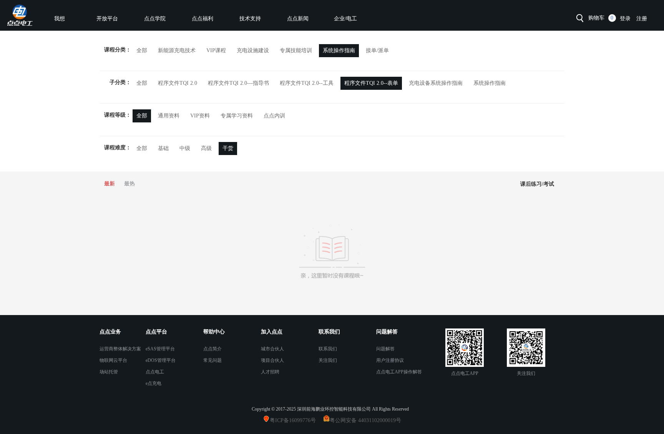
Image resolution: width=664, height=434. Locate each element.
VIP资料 (200, 116)
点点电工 (155, 372)
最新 (109, 183)
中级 (184, 148)
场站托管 (109, 372)
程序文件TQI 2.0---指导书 (238, 83)
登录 (625, 18)
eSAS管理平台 (160, 348)
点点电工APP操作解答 (399, 372)
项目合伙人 (272, 360)
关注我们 (328, 360)
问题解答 (385, 348)
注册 (641, 18)
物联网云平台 (113, 360)
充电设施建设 (253, 50)
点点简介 (212, 348)
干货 (227, 148)
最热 (129, 183)
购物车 (596, 18)
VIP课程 (216, 50)
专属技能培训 (296, 50)
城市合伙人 (272, 348)
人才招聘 (270, 372)
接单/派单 (377, 50)
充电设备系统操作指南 (436, 83)
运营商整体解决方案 (120, 348)
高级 (206, 148)
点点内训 (274, 116)
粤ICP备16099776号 (296, 420)
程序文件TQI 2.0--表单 (371, 83)
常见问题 (212, 360)
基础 (163, 148)
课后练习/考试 (537, 184)
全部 (141, 50)
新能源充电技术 (177, 50)
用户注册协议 (390, 360)
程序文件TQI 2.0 (177, 83)
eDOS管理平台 (161, 360)
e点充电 (153, 383)
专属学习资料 (237, 116)
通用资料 (168, 116)
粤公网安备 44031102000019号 (365, 420)
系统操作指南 (339, 50)
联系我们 (328, 348)
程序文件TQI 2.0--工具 (307, 83)
